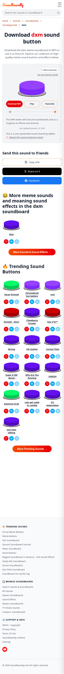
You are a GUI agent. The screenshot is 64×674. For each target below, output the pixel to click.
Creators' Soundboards (13, 612)
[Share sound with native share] (16, 241)
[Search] (58, 13)
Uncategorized (9, 25)
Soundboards (32, 20)
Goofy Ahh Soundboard (14, 561)
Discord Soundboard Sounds (16, 544)
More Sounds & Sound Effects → (32, 252)
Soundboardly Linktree (13, 637)
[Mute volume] (10, 112)
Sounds (16, 20)
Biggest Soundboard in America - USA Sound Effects (28, 557)
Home (5, 20)
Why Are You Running (32, 376)
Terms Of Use (9, 633)
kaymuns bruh (11, 403)
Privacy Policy (9, 629)
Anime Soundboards (12, 565)
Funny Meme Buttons (13, 532)
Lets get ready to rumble (32, 404)
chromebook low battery (32, 294)
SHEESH (53, 376)
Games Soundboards (12, 595)
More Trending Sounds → (32, 448)
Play (32, 104)
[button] (32, 87)
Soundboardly (13, 5)
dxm (11, 234)
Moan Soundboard (11, 548)
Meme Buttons (9, 536)
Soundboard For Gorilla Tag (16, 573)
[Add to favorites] (6, 241)
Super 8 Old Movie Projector (11, 377)
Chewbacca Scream (32, 322)
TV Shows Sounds (11, 607)
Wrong (11, 349)
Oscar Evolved (11, 294)
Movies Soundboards (12, 603)
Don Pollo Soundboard (13, 569)
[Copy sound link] (11, 241)
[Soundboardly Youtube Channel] (4, 649)
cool (52, 294)
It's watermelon (52, 404)
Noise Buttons (9, 552)
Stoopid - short (11, 321)
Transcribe (49, 104)
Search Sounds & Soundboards (17, 586)
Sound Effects (9, 599)
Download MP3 (14, 104)
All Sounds (7, 591)
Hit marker (32, 349)
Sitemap (6, 641)
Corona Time (52, 349)
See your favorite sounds (47, 74)
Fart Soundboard (10, 540)
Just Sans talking (11, 431)
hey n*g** (52, 321)
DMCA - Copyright (11, 625)
